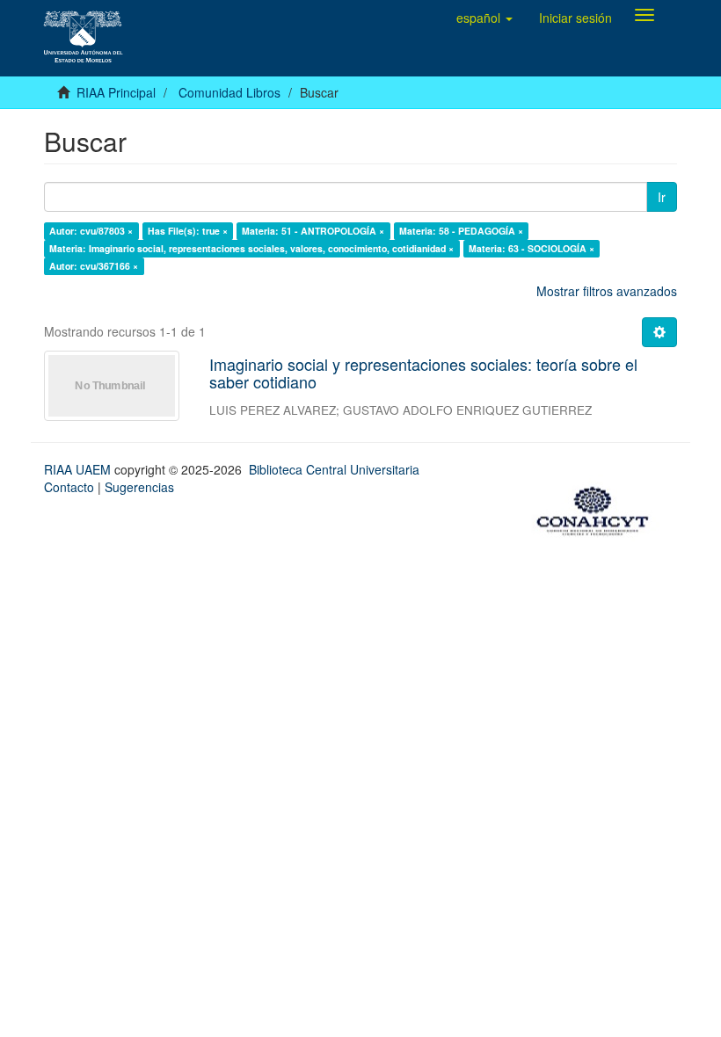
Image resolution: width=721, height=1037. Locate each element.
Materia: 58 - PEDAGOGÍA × (461, 230)
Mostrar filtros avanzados (606, 291)
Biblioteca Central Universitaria (334, 469)
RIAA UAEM (79, 469)
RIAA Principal (116, 92)
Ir (662, 197)
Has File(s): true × (188, 230)
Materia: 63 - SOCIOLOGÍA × (531, 248)
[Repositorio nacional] (598, 509)
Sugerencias (139, 487)
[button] (484, 17)
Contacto (69, 487)
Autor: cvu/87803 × (91, 230)
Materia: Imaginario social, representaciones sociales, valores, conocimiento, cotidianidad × (251, 248)
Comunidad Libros (229, 92)
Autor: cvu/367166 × (93, 265)
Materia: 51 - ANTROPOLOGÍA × (313, 230)
